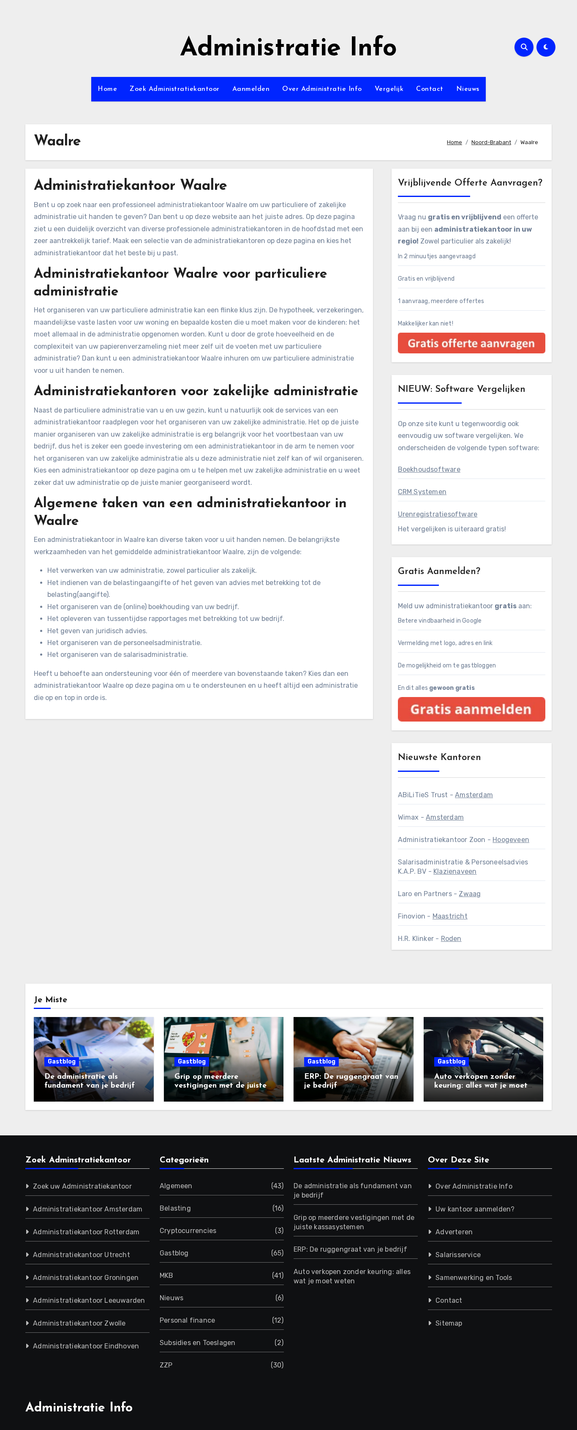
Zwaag (470, 894)
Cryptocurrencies (188, 1231)
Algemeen (176, 1186)
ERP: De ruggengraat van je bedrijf (350, 1249)
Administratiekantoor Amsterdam (87, 1209)
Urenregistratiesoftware (438, 514)
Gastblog (62, 1061)
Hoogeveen (511, 840)
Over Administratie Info (322, 89)
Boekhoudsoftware (429, 469)
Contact (430, 89)
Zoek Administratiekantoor (175, 89)
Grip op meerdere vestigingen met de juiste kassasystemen (220, 1086)
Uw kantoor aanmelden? (474, 1209)
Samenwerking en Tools (473, 1278)
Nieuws (467, 89)
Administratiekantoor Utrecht (81, 1255)
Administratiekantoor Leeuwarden (89, 1300)
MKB (167, 1275)
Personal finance (187, 1320)
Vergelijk (389, 89)
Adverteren (454, 1232)
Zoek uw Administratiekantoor (82, 1186)
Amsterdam (474, 795)
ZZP (166, 1365)
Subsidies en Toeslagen (197, 1343)
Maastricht (450, 916)
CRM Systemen (422, 492)
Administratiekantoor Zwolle (79, 1323)
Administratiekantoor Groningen (86, 1278)
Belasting (175, 1208)
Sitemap (448, 1323)
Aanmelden (251, 89)
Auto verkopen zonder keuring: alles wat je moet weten (481, 1086)
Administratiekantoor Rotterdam (86, 1232)
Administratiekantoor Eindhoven (86, 1346)
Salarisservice (458, 1255)
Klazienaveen (454, 871)
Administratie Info (288, 49)
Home (107, 89)
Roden (451, 939)
